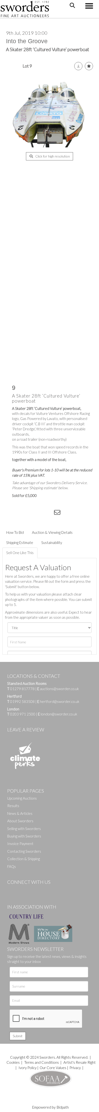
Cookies (13, 1062)
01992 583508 (22, 701)
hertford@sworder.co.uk (59, 701)
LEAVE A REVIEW (25, 729)
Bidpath (63, 1107)
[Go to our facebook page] (11, 890)
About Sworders (20, 821)
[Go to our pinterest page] (31, 890)
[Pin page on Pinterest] (38, 513)
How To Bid (15, 532)
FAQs (11, 866)
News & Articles (19, 813)
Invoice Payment (20, 843)
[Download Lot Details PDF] (78, 66)
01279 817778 (22, 688)
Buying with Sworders (24, 836)
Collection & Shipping (23, 859)
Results (13, 805)
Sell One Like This (20, 552)
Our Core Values (53, 1067)
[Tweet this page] (28, 513)
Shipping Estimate (19, 542)
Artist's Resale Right (79, 1062)
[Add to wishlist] (89, 66)
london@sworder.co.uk (57, 714)
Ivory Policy (28, 1067)
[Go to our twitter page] (21, 890)
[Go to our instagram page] (48, 513)
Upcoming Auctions (22, 798)
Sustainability (51, 542)
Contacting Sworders (24, 851)
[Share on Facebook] (19, 513)
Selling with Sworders (24, 828)
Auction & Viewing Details (52, 532)
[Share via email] (57, 513)
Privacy (75, 1067)
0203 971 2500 (22, 714)
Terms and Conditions (42, 1062)
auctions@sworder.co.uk (58, 688)
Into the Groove (27, 41)
